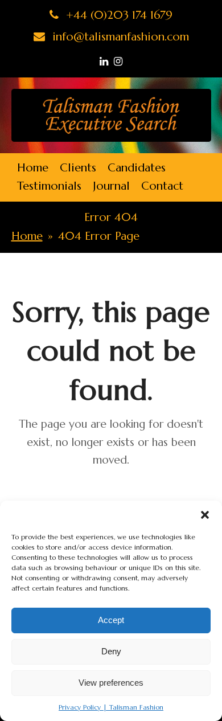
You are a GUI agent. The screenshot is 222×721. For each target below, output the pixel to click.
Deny (111, 651)
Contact (162, 186)
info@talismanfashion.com (119, 37)
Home (32, 168)
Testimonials (49, 186)
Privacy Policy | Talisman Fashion (111, 707)
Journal (111, 186)
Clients (78, 168)
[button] (205, 515)
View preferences (111, 682)
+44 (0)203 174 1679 (117, 15)
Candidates (137, 168)
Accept (111, 620)
